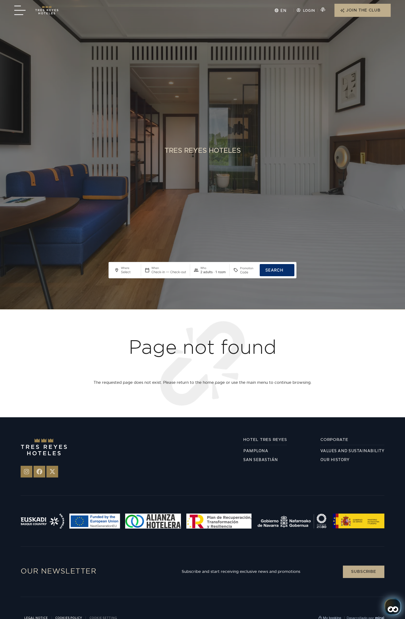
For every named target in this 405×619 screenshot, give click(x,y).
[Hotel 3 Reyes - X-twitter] (52, 471)
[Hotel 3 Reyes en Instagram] (26, 471)
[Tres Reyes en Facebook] (39, 471)
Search (274, 270)
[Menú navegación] (20, 10)
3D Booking (335, 10)
